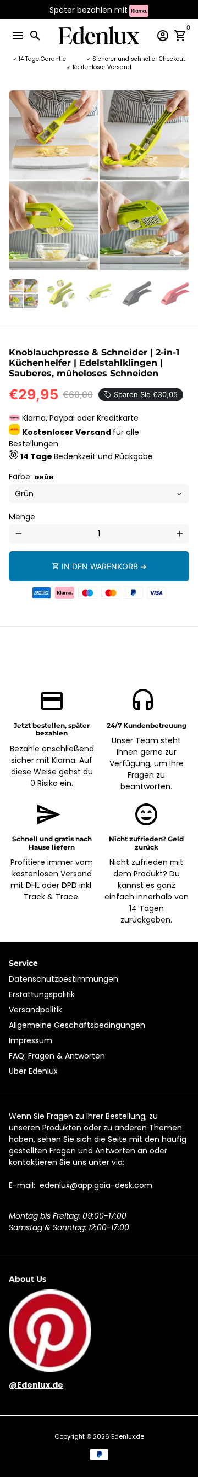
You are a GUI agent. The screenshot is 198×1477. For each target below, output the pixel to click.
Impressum (30, 1040)
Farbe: (31, 476)
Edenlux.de (127, 1436)
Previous (18, 180)
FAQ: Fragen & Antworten (57, 1055)
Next (179, 180)
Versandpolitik (35, 1009)
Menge (22, 516)
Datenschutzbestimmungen (63, 979)
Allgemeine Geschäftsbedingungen (77, 1025)
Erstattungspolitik (42, 994)
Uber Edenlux (33, 1071)
